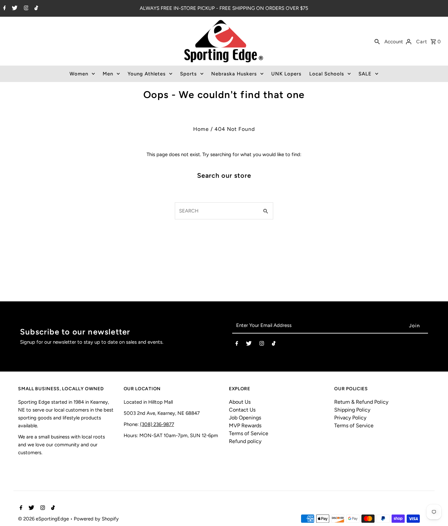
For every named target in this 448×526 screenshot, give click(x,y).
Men (108, 74)
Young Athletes (147, 74)
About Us (240, 402)
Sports (188, 74)
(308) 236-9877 (157, 424)
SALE (365, 74)
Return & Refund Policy (361, 402)
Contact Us (242, 410)
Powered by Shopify (96, 519)
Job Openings (245, 418)
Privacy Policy (350, 418)
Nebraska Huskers (234, 74)
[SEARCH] (377, 41)
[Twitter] (13, 8)
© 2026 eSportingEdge (44, 519)
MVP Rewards (245, 425)
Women (79, 74)
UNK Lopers (286, 74)
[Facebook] (4, 8)
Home (201, 129)
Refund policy (245, 441)
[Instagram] (25, 8)
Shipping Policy (352, 410)
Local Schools (326, 74)
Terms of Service (248, 433)
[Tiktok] (35, 8)
